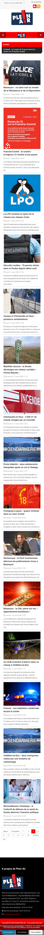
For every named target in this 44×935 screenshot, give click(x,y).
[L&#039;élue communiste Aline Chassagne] (22, 543)
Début (5, 831)
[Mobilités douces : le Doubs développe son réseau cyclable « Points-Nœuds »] (22, 350)
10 (28, 835)
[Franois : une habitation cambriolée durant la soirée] (22, 694)
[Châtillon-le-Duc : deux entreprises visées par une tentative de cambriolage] (22, 741)
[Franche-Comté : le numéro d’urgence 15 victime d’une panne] (22, 128)
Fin (4, 839)
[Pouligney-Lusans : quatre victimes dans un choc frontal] (22, 496)
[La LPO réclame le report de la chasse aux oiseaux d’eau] (22, 193)
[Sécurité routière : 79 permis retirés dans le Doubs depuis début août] (22, 248)
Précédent (15, 831)
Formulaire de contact (12, 914)
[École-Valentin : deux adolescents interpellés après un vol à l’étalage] (22, 449)
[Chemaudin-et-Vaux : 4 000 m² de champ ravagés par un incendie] (22, 402)
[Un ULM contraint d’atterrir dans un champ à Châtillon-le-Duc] (22, 645)
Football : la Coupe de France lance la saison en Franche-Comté (19, 50)
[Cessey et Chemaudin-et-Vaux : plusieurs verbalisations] (22, 301)
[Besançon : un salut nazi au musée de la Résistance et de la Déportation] (22, 72)
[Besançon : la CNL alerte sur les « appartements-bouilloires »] (22, 593)
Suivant (36, 835)
